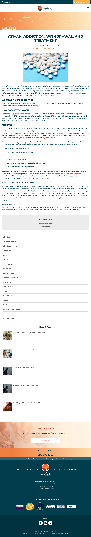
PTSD (5, 291)
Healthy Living (8, 282)
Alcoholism (7, 250)
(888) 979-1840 (45, 223)
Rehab (5, 305)
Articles (43, 48)
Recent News (7, 296)
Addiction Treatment (10, 246)
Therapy (6, 314)
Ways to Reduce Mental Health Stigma (24, 350)
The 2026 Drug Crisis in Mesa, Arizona (24, 367)
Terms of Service (41, 533)
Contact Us (45, 226)
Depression (7, 269)
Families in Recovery (10, 278)
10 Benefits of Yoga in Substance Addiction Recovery (29, 332)
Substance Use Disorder (11, 309)
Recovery (6, 300)
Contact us (44, 450)
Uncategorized (8, 318)
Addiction (36, 48)
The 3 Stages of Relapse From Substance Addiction (28, 403)
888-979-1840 (45, 454)
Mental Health (8, 287)
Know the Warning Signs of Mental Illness (25, 385)
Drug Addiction (52, 48)
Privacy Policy (28, 533)
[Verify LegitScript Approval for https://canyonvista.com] (40, 506)
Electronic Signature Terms (58, 533)
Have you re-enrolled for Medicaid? (45, 459)
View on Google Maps (45, 488)
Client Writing (8, 264)
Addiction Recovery (10, 241)
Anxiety (5, 255)
